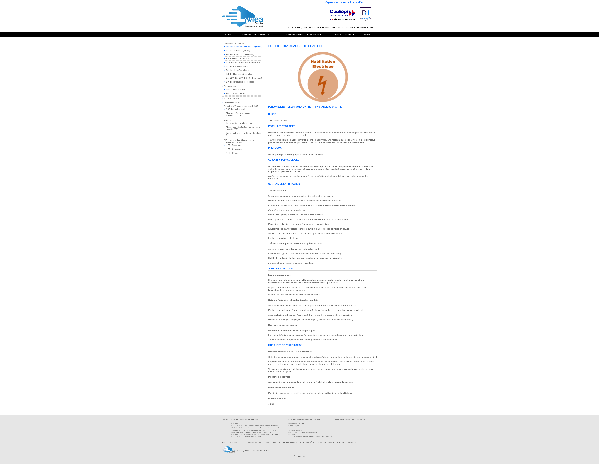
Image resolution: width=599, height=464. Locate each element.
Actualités (226, 442)
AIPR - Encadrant (233, 145)
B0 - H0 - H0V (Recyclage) (237, 70)
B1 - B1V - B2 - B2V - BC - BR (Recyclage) (244, 78)
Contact (368, 35)
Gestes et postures (232, 102)
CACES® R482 (236, 423)
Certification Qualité (344, 35)
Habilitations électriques (234, 44)
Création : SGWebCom (328, 442)
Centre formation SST (348, 442)
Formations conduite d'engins (254, 35)
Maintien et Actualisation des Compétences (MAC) (238, 114)
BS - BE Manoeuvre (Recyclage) (240, 74)
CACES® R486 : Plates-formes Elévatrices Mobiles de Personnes (254, 426)
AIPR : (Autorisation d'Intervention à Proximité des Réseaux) (239, 141)
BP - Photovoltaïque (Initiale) (238, 66)
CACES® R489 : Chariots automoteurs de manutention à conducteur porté (258, 428)
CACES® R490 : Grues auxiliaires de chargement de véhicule (253, 430)
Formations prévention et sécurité (301, 35)
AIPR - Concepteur (234, 149)
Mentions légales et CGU (258, 442)
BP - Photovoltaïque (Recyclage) (240, 82)
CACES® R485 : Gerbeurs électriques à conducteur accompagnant (255, 434)
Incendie (227, 120)
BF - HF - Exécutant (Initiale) (238, 51)
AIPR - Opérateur (233, 153)
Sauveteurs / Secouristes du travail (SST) (241, 106)
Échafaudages (230, 87)
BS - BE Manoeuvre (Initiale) (238, 58)
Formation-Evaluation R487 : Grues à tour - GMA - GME (251, 432)
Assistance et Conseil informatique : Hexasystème (294, 442)
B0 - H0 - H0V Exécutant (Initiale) (240, 55)
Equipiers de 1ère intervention (239, 123)
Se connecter (299, 456)
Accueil (228, 35)
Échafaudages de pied (235, 90)
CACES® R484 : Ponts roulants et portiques (247, 436)
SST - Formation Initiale (236, 109)
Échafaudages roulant (235, 94)
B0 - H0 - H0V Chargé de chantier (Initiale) (244, 47)
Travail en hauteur (231, 98)
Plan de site (239, 442)
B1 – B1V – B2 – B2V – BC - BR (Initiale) (243, 62)
